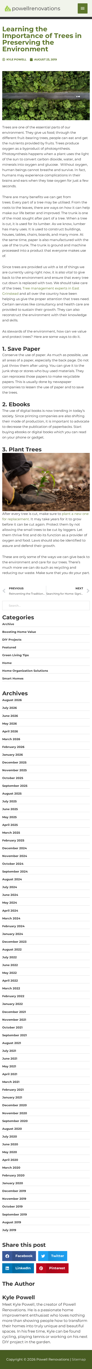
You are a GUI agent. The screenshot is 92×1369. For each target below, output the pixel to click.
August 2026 (12, 700)
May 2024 (9, 902)
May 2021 (9, 1066)
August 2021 (11, 1043)
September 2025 (14, 785)
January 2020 (12, 1183)
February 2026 (13, 747)
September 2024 (15, 871)
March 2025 (11, 832)
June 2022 (10, 965)
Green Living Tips (15, 655)
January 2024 (12, 934)
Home (7, 663)
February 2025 (13, 840)
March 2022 (11, 988)
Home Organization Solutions (25, 670)
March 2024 (11, 918)
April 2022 (10, 980)
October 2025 (12, 778)
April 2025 (10, 825)
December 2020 (14, 1105)
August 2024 (12, 879)
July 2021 (9, 1050)
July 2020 (9, 1136)
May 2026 (9, 723)
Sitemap (79, 1359)
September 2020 (15, 1121)
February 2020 (13, 1175)
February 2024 (13, 926)
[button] (19, 1256)
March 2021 (10, 1082)
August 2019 (11, 1222)
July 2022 (9, 957)
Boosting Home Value (19, 632)
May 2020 (9, 1152)
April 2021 (9, 1074)
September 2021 (14, 1035)
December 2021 (14, 1012)
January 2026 (12, 754)
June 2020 (10, 1144)
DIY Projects (11, 639)
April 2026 (10, 731)
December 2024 (14, 848)
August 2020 (12, 1128)
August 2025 (12, 793)
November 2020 (14, 1113)
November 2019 (14, 1198)
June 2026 (10, 715)
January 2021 (12, 1097)
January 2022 (12, 1004)
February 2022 (13, 996)
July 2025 (9, 801)
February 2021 (13, 1089)
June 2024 (10, 895)
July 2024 (9, 887)
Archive (8, 624)
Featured (9, 647)
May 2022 (9, 972)
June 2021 (9, 1058)
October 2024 (12, 863)
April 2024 (10, 910)
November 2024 (14, 856)
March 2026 (11, 739)
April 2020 (10, 1160)
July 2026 (9, 707)
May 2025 (9, 817)
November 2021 (14, 1019)
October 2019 (12, 1206)
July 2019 (9, 1230)
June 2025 (10, 809)
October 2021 (12, 1027)
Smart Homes (12, 678)
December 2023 (14, 941)
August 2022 (12, 949)
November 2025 (14, 770)
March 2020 (11, 1167)
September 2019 (14, 1214)
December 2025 (14, 762)
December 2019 (14, 1191)
